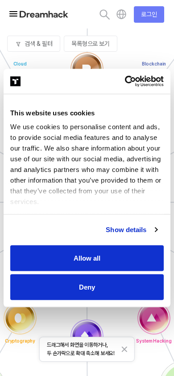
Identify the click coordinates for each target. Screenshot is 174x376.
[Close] (124, 349)
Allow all (87, 258)
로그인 (149, 14)
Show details (126, 229)
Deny (87, 287)
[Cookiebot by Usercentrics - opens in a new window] (125, 81)
